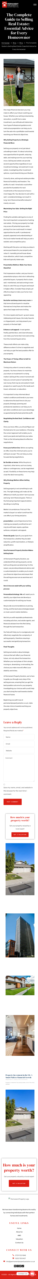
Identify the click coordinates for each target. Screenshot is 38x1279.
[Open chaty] (32, 1273)
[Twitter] (20, 1266)
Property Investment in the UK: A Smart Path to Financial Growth (19, 1076)
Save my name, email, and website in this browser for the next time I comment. (18, 790)
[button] (20, 834)
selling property (21, 562)
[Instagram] (18, 1266)
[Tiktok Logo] (23, 1266)
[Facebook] (15, 1266)
